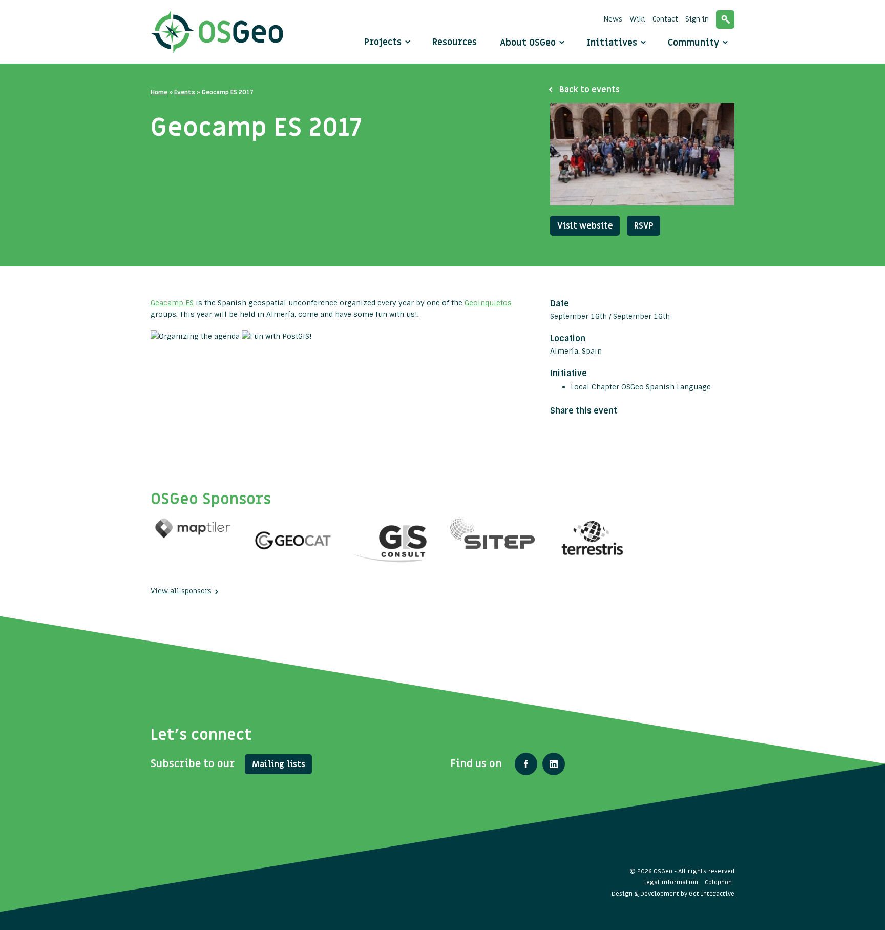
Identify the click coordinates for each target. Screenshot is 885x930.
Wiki (637, 19)
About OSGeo (529, 43)
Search (725, 19)
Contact (665, 19)
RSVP (644, 226)
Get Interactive (711, 894)
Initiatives (613, 43)
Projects (383, 42)
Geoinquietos (488, 302)
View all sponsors (181, 591)
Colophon (718, 882)
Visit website (585, 226)
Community (695, 43)
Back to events (589, 89)
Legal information (670, 882)
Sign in (697, 19)
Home (159, 92)
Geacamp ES (172, 302)
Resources (454, 42)
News (613, 19)
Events (184, 92)
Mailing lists (278, 764)
